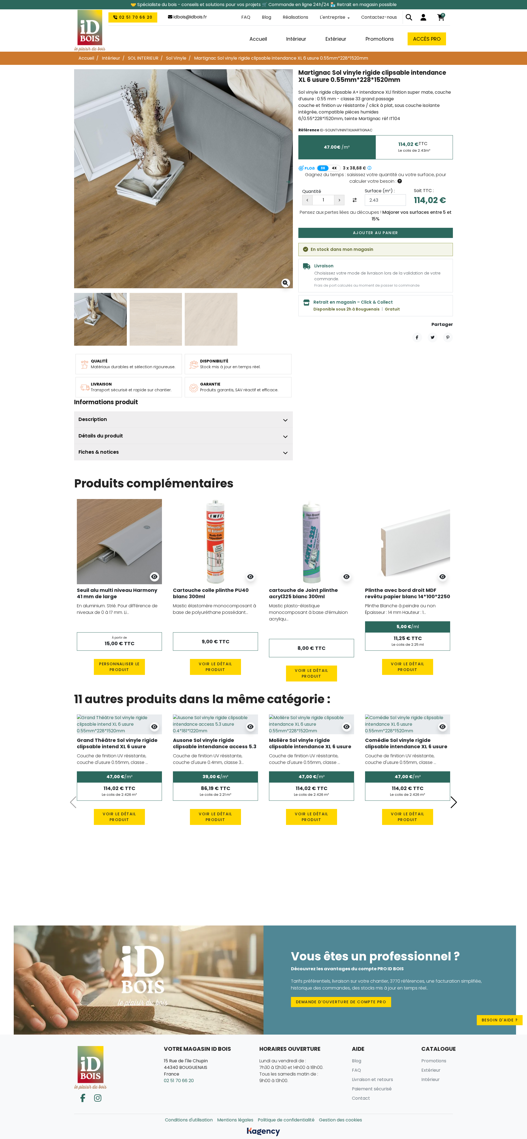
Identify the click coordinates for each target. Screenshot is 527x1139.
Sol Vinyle (176, 58)
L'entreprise (332, 17)
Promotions (433, 1061)
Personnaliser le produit (119, 666)
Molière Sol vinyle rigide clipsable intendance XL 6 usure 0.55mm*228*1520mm (310, 746)
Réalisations (295, 17)
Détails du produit (101, 436)
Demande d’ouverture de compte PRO (341, 1002)
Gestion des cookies (340, 1120)
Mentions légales (235, 1120)
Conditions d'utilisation (189, 1120)
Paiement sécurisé (372, 1089)
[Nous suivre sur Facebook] (83, 1098)
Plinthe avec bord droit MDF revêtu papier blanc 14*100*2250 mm (407, 596)
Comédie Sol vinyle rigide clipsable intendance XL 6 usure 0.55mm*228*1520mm (406, 746)
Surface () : (380, 191)
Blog (266, 17)
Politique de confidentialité (286, 1120)
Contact (361, 1098)
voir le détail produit (215, 666)
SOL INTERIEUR (143, 58)
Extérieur (431, 1070)
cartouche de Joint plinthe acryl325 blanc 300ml (303, 593)
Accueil (86, 58)
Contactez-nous (379, 17)
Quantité (311, 192)
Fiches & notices (99, 452)
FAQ (245, 17)
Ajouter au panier (375, 232)
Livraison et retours (372, 1079)
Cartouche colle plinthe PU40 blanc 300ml (211, 593)
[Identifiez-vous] (423, 17)
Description (93, 419)
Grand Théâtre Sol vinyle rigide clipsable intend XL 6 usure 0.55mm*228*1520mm (117, 746)
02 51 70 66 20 (134, 17)
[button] (409, 17)
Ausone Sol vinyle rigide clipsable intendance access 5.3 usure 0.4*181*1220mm (214, 746)
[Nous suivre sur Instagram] (98, 1098)
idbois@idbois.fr (189, 17)
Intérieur (111, 58)
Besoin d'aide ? (500, 1020)
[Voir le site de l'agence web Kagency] (263, 1132)
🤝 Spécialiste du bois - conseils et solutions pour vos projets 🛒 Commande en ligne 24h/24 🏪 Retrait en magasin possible (264, 4)
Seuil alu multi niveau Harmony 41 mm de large (117, 593)
